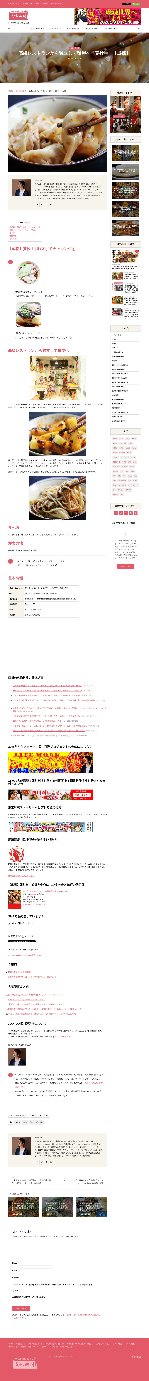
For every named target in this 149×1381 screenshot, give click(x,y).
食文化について (117, 421)
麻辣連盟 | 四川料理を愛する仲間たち (80, 1344)
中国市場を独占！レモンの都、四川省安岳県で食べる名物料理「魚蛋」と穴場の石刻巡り (50, 726)
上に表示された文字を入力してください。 (30, 1297)
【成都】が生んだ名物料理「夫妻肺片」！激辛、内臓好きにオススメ (37, 1004)
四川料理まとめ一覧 (35, 1344)
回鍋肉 (132, 466)
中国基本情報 (116, 352)
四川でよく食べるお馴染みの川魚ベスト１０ (26, 1000)
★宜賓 (18, 1122)
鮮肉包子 (128, 490)
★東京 (130, 443)
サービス (115, 343)
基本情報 (12, 239)
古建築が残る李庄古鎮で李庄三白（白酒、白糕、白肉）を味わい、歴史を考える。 (47, 716)
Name (15, 1263)
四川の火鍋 (54, 28)
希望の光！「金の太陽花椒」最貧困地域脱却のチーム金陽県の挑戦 (125, 124)
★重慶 (115, 452)
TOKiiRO (58, 1357)
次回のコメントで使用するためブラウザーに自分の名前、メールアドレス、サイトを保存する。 (54, 1285)
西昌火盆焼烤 (122, 480)
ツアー (114, 348)
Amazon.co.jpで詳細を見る (34, 904)
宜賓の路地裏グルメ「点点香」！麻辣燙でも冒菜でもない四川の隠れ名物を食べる (47, 686)
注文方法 (12, 236)
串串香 (124, 462)
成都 (126, 471)
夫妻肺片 (116, 471)
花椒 (114, 480)
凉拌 (129, 462)
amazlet (33, 894)
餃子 (114, 490)
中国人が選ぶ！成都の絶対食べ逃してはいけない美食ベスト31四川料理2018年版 (42, 1014)
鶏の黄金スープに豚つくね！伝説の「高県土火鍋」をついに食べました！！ (44, 736)
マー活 (133, 457)
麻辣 (122, 494)
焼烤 (124, 476)
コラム (115, 128)
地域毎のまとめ (110, 28)
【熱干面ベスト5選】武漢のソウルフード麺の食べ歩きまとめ (131, 276)
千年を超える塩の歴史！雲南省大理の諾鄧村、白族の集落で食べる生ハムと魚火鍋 (47, 691)
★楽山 (115, 448)
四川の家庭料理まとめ (119, 373)
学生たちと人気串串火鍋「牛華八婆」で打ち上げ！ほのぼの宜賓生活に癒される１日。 (49, 731)
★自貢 (134, 448)
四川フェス (116, 466)
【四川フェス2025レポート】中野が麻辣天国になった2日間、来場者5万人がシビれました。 (131, 314)
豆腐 (129, 480)
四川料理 (125, 466)
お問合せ (45, 1347)
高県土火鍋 (39, 1122)
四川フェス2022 (57, 3)
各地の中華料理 (117, 356)
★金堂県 (122, 452)
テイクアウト (125, 457)
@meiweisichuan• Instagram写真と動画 (24, 955)
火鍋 (119, 476)
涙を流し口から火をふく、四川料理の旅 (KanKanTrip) (45, 891)
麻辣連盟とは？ (14, 3)
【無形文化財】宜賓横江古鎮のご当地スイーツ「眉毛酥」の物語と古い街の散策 (46, 695)
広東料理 (115, 395)
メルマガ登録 (130, 1344)
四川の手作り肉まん (118, 378)
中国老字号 (116, 462)
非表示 (27, 222)
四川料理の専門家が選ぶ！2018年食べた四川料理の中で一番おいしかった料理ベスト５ (44, 1009)
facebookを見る (63, 1037)
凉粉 (134, 462)
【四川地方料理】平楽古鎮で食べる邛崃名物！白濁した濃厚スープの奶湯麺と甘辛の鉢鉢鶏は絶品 (54, 700)
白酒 (135, 476)
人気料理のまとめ (73, 28)
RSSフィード (12, 1347)
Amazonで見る (125, 566)
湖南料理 (115, 408)
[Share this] (82, 64)
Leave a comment (21, 1115)
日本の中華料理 (117, 399)
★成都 (134, 439)
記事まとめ (115, 416)
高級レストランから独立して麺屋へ (23, 230)
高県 (31, 1122)
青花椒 (124, 485)
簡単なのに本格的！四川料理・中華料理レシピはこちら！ (32, 977)
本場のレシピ (28, 3)
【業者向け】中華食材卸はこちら (62, 1347)
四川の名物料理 (36, 28)
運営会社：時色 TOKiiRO (29, 1347)
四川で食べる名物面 (118, 365)
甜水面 (130, 476)
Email (15, 1270)
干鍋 (122, 471)
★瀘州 (127, 448)
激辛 (114, 476)
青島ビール (116, 485)
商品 (113, 361)
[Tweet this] (87, 64)
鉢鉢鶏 (135, 480)
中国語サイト (20, 1344)
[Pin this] (98, 64)
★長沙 (129, 452)
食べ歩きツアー (133, 485)
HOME (10, 91)
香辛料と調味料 (42, 3)
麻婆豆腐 (116, 494)
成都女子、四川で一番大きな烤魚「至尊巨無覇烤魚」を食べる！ (40, 721)
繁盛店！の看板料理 (125, 156)
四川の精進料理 (117, 386)
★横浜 (121, 448)
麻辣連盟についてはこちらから (21, 876)
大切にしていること (103, 1344)
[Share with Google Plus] (92, 64)
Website (15, 1278)
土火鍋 (25, 1122)
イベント (115, 335)
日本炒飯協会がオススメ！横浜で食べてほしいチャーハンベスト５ (36, 995)
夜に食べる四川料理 (118, 391)
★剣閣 (115, 439)
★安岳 (121, 439)
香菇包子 (120, 490)
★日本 (115, 443)
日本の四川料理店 (92, 28)
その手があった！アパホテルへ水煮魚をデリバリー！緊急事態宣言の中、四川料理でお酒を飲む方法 (125, 190)
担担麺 (132, 471)
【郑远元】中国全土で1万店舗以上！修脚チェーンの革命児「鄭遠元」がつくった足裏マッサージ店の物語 (131, 289)
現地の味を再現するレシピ (55, 1344)
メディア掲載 (117, 1344)
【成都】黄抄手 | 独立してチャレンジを (25, 227)
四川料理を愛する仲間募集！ (20, 972)
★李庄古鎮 (122, 443)
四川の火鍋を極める (118, 382)
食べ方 (12, 233)
